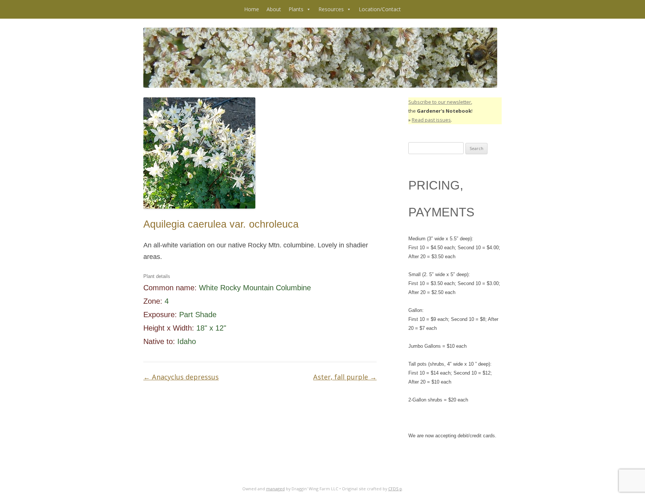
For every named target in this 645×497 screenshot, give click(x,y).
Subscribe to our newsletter (439, 102)
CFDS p (395, 488)
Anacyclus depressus (181, 376)
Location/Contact (380, 9)
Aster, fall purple (345, 376)
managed (275, 488)
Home (251, 9)
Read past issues (431, 119)
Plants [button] (296, 9)
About (274, 9)
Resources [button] (331, 9)
